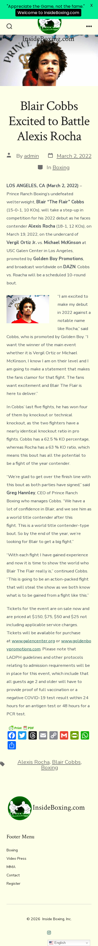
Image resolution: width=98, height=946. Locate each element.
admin (31, 156)
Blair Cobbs (66, 762)
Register (13, 883)
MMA (11, 866)
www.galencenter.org (33, 641)
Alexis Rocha (34, 762)
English (59, 943)
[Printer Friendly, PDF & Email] (21, 727)
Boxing (61, 167)
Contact (13, 875)
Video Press (16, 858)
